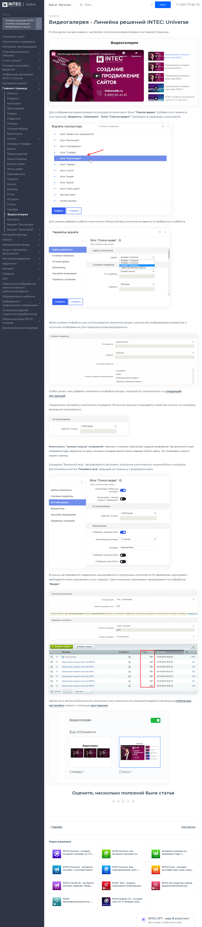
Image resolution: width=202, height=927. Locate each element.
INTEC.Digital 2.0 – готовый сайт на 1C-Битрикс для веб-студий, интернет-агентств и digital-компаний (127, 900)
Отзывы (12, 123)
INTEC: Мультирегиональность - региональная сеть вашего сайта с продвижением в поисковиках (78, 900)
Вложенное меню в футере (20, 327)
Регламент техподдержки (19, 46)
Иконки (12, 93)
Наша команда (17, 158)
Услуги (11, 138)
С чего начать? (12, 60)
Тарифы (12, 209)
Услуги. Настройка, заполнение (14, 251)
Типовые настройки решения (15, 67)
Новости (12, 179)
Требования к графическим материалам (20, 303)
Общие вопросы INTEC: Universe (17, 321)
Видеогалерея (17, 214)
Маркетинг (9, 263)
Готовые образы (17, 128)
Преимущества (17, 153)
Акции (11, 184)
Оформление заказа (15, 244)
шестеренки (99, 705)
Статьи (11, 204)
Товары (12, 113)
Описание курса (13, 36)
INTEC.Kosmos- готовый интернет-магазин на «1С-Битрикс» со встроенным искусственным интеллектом (77, 852)
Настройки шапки (14, 83)
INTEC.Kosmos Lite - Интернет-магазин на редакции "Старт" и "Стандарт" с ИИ (124, 852)
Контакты (13, 219)
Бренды (12, 189)
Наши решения (60, 841)
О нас (11, 194)
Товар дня (14, 118)
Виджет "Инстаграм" (20, 224)
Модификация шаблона (18, 296)
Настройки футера (14, 234)
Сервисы (8, 273)
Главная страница (14, 88)
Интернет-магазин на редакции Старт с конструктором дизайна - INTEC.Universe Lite (176, 852)
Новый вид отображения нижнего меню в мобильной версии (19, 287)
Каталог (7, 239)
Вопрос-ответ (16, 164)
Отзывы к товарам (19, 143)
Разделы (13, 98)
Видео (11, 148)
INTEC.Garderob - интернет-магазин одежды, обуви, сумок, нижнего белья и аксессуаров (79, 884)
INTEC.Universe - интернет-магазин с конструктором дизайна (78, 868)
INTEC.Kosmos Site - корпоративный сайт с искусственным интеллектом (125, 868)
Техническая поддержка (18, 41)
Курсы (31, 4)
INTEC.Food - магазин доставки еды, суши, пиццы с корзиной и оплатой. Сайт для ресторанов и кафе (177, 868)
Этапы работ (15, 169)
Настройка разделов (16, 258)
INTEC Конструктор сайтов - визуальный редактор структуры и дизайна (178, 884)
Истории (13, 199)
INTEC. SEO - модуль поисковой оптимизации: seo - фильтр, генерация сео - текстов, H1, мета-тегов (126, 884)
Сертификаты (16, 174)
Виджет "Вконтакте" (20, 229)
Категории (14, 103)
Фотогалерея (15, 108)
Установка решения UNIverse (15, 53)
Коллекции (14, 133)
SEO (5, 278)
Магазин (8, 268)
